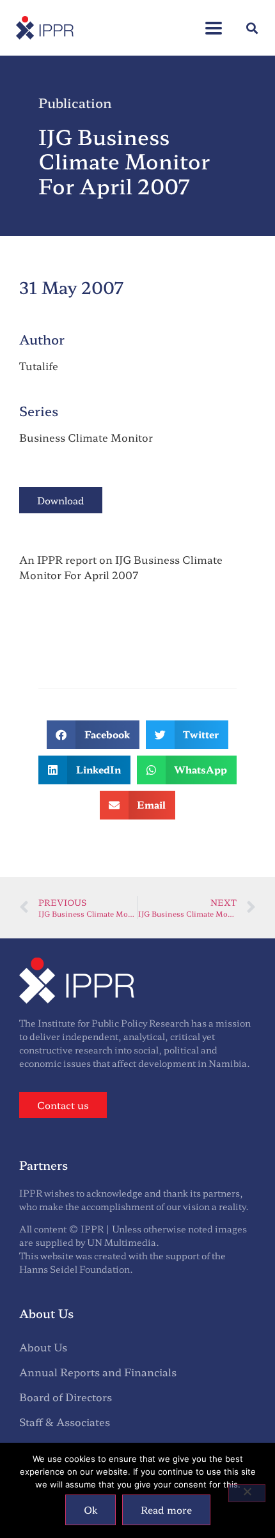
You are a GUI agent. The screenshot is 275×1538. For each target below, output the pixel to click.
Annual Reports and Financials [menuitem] (98, 1371)
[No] (246, 1493)
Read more (166, 1509)
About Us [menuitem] (43, 1347)
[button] (213, 21)
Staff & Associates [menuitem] (64, 1421)
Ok (90, 1509)
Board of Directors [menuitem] (65, 1396)
